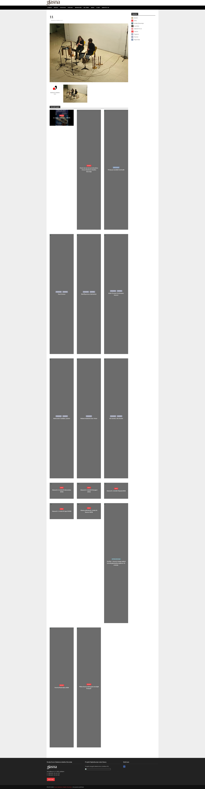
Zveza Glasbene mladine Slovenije (63, 787)
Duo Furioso (61, 294)
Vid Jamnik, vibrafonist (116, 418)
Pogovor (63, 7)
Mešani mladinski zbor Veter (88, 418)
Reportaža (78, 7)
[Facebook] (124, 766)
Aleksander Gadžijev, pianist (61, 418)
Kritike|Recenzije (116, 559)
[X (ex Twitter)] (127, 766)
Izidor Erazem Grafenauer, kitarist (116, 294)
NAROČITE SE (105, 7)
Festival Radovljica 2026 (62, 687)
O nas (98, 7)
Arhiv (92, 7)
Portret (70, 7)
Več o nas (50, 779)
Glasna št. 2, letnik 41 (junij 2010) (116, 491)
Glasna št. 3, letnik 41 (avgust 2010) (88, 490)
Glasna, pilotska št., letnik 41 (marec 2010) (88, 511)
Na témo (86, 7)
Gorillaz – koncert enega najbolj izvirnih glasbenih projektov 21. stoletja (116, 563)
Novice (56, 7)
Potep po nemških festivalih (116, 169)
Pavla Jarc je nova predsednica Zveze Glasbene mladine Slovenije (89, 169)
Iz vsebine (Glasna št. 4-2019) (61, 118)
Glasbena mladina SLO (57, 20)
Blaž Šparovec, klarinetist (88, 294)
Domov (49, 7)
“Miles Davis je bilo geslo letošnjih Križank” (89, 687)
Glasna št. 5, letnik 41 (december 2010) (61, 490)
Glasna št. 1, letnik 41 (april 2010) (61, 511)
